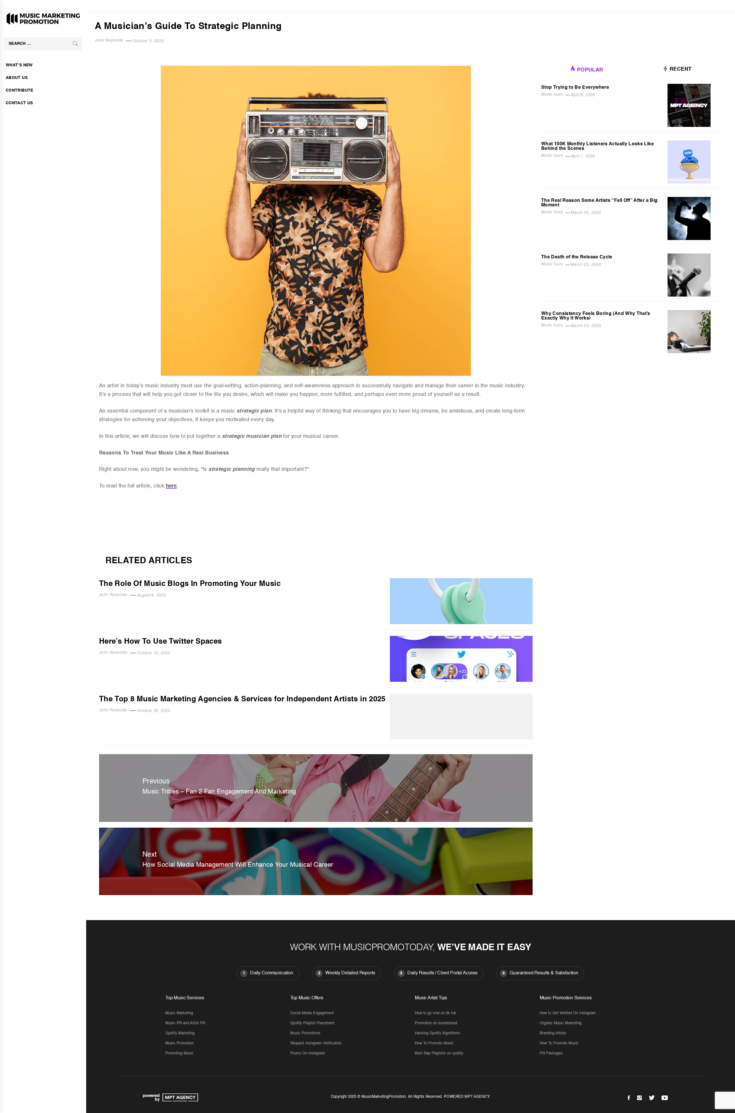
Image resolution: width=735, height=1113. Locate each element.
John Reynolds (109, 40)
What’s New (19, 65)
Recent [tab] (680, 69)
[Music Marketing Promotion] (179, 1097)
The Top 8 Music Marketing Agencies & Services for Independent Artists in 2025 (242, 699)
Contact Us (19, 103)
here (171, 486)
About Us (17, 78)
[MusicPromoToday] (316, 547)
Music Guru (552, 94)
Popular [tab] (590, 70)
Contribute (19, 90)
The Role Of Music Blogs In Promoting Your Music (190, 584)
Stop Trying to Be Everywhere (575, 87)
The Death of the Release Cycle (576, 257)
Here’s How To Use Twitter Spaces (160, 641)
